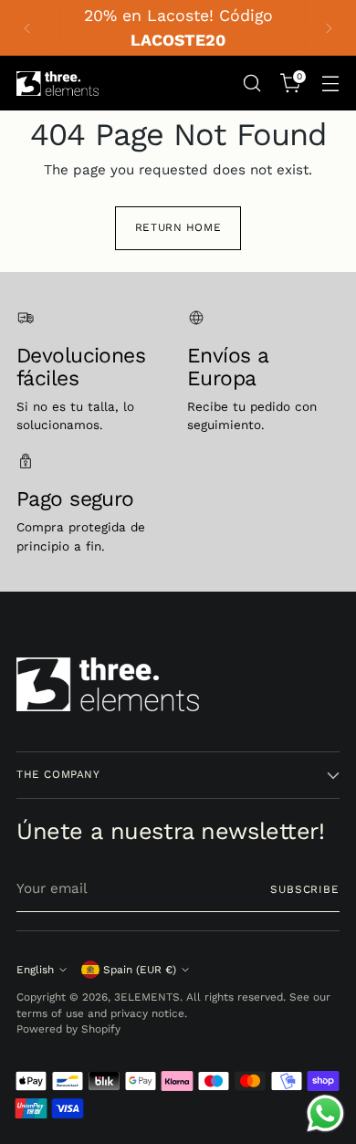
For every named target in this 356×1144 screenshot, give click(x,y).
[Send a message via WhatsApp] (325, 1113)
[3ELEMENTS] (57, 83)
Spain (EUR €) (139, 969)
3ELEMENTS (147, 997)
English (35, 969)
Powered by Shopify (68, 1029)
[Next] (329, 28)
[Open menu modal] (330, 83)
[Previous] (27, 28)
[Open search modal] (251, 83)
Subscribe (305, 889)
